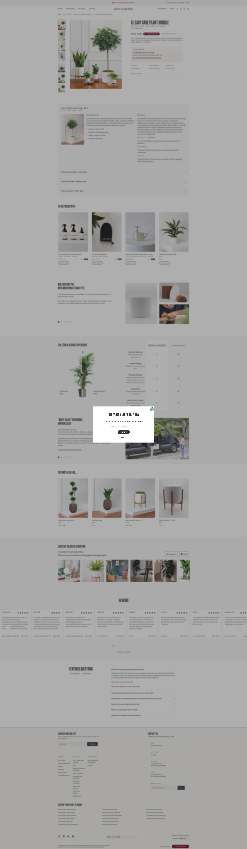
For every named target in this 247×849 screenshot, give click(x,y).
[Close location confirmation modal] (151, 409)
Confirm (124, 432)
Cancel (123, 437)
